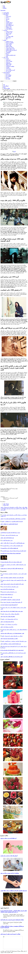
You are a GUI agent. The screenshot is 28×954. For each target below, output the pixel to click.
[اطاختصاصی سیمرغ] (14, 668)
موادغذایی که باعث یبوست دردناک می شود (10, 873)
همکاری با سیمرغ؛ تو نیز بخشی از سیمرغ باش (10, 934)
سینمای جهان (6, 503)
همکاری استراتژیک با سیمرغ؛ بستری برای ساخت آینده (12, 919)
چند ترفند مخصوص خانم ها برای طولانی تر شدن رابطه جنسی (14, 890)
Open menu (3, 10)
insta (4, 6)
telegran (4, 8)
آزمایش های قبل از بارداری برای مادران (9, 855)
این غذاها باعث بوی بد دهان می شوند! (8, 838)
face (4, 5)
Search (14, 81)
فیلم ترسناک (6, 505)
